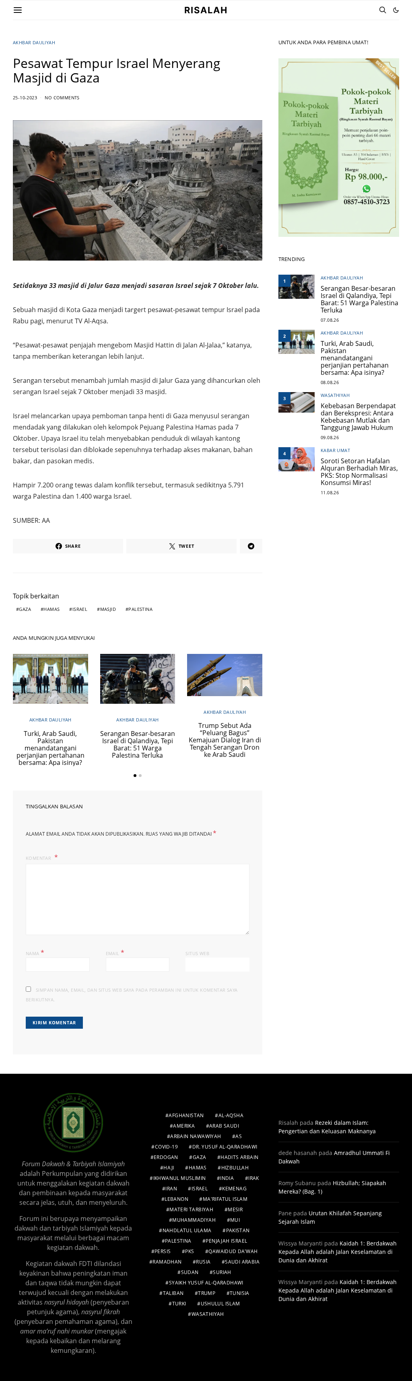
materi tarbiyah (191, 1209)
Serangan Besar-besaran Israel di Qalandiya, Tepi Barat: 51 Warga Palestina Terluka (137, 744)
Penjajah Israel (226, 1240)
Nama (35, 952)
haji (168, 1167)
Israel (79, 609)
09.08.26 (330, 437)
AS (238, 1136)
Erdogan (166, 1157)
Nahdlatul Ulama (187, 1230)
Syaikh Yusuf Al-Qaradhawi (206, 1282)
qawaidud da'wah (233, 1251)
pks (189, 1251)
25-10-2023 (25, 98)
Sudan (190, 1272)
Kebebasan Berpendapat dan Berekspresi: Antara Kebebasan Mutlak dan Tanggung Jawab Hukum (358, 416)
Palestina (140, 609)
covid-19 (166, 1146)
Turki (179, 1303)
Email (115, 952)
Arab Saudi (224, 1125)
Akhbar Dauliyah (34, 42)
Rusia (203, 1261)
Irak (253, 1178)
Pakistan (238, 1230)
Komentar (39, 858)
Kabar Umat (335, 450)
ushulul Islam (220, 1303)
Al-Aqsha (230, 1115)
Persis (162, 1251)
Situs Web (197, 953)
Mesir (235, 1209)
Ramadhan (166, 1261)
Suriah (222, 1272)
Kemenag (234, 1188)
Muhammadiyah (194, 1220)
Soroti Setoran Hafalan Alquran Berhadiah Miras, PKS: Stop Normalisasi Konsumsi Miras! (359, 471)
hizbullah (235, 1167)
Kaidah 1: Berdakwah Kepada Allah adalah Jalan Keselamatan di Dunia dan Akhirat (337, 1251)
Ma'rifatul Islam (225, 1199)
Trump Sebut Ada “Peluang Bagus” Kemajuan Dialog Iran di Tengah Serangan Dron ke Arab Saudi (225, 740)
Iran (171, 1188)
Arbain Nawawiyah (195, 1136)
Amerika (184, 1125)
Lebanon (176, 1199)
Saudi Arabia (242, 1261)
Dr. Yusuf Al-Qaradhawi (225, 1146)
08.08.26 (330, 382)
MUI (235, 1220)
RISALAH (206, 10)
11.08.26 (330, 492)
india (227, 1178)
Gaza (25, 609)
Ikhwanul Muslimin (179, 1178)
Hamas (51, 609)
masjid (108, 609)
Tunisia (239, 1293)
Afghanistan (186, 1115)
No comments (62, 98)
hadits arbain (239, 1157)
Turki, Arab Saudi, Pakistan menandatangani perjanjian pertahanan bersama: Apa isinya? (50, 748)
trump (206, 1293)
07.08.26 (330, 320)
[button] (396, 10)
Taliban (173, 1293)
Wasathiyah (335, 395)
